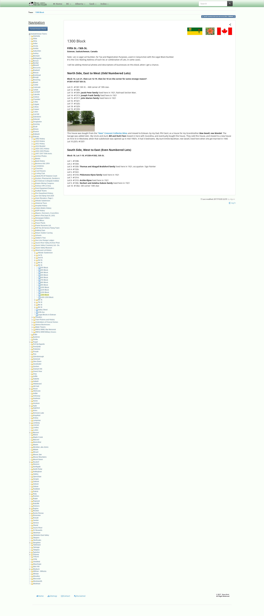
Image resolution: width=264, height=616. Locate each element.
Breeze (35, 73)
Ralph (35, 499)
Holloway (36, 396)
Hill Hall (36, 386)
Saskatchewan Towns (39, 34)
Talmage (36, 547)
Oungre (36, 479)
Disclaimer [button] (81, 596)
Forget (35, 342)
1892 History (40, 139)
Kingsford (36, 415)
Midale (35, 450)
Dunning (36, 124)
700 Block (44, 280)
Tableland (37, 545)
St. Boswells (37, 530)
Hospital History (41, 206)
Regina (35, 508)
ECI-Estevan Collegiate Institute (47, 181)
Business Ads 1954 (42, 163)
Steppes (36, 538)
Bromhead (37, 75)
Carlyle (35, 90)
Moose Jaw (37, 454)
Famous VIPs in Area (43, 186)
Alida (35, 39)
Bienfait (35, 63)
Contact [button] (66, 596)
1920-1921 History (42, 149)
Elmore (35, 129)
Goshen (36, 366)
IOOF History (40, 211)
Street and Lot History (43, 250)
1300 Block (39, 12)
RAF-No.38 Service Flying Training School (51, 228)
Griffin (35, 376)
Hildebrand (37, 384)
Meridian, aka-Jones (40, 447)
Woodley (36, 576)
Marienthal (37, 442)
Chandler (36, 99)
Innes (35, 410)
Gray (35, 374)
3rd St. (40, 260)
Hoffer (35, 393)
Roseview (37, 515)
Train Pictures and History (45, 320)
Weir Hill (36, 567)
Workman (36, 584)
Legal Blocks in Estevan (47, 315)
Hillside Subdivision (42, 201)
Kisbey (35, 418)
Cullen (35, 112)
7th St (40, 302)
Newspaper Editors (42, 218)
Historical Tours (41, 203)
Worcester (37, 579)
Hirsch (35, 389)
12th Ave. (41, 312)
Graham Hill (37, 369)
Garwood (36, 359)
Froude (35, 352)
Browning (36, 80)
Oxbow (35, 486)
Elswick (36, 132)
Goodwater (37, 364)
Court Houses (40, 171)
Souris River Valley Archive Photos (48, 243)
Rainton (36, 496)
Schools (38, 235)
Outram (36, 484)
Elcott (35, 127)
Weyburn (36, 569)
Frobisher (36, 349)
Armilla (35, 48)
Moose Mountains (39, 457)
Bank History (40, 161)
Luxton (35, 430)
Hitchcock (36, 391)
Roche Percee (38, 513)
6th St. (40, 300)
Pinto (35, 494)
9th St (40, 307)
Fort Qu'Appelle (39, 344)
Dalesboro (37, 117)
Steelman (36, 533)
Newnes (36, 464)
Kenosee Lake (38, 413)
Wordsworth (37, 581)
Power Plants (40, 223)
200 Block (44, 268)
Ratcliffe (36, 504)
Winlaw (36, 574)
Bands (37, 159)
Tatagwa (36, 550)
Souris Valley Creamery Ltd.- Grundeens (50, 245)
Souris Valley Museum (43, 248)
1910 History (40, 141)
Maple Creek (38, 437)
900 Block (44, 285)
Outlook (36, 481)
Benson (36, 61)
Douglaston (37, 122)
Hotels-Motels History (43, 208)
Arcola (35, 46)
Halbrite (36, 379)
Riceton (36, 511)
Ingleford (36, 408)
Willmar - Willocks (39, 571)
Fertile (35, 339)
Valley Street (42, 310)
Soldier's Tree (40, 238)
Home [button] (41, 596)
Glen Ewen (37, 361)
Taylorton (36, 552)
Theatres (38, 317)
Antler (35, 43)
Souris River (37, 528)
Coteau (36, 107)
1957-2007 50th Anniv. (43, 154)
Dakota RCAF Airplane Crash (46, 176)
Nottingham (37, 472)
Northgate (37, 467)
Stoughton (37, 543)
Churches (39, 168)
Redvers (36, 506)
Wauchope (37, 564)
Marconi (36, 440)
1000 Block (45, 287)
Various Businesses (42, 325)
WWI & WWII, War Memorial (45, 330)
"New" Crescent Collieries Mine (112, 133)
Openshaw (37, 477)
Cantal (35, 85)
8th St (40, 305)
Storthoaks (37, 540)
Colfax (35, 102)
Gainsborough (38, 356)
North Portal (37, 469)
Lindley (36, 428)
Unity (35, 559)
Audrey (35, 53)
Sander (36, 520)
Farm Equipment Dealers (44, 188)
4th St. (40, 263)
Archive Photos (41, 156)
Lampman (37, 420)
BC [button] (68, 3)
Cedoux (36, 97)
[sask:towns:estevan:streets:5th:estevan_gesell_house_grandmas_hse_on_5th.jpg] (81, 121)
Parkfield (36, 489)
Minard (35, 452)
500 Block (44, 275)
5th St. (40, 265)
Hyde (35, 406)
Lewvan (36, 425)
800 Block (44, 282)
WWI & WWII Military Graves (45, 332)
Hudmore (36, 398)
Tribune (36, 557)
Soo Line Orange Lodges (44, 240)
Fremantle (37, 347)
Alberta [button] (79, 3)
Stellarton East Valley (41, 535)
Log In (233, 203)
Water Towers (40, 327)
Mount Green (38, 459)
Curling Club (40, 173)
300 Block (44, 270)
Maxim (35, 445)
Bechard (36, 56)
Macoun (36, 432)
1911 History (40, 144)
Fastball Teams (41, 191)
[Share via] (230, 24)
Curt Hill (36, 114)
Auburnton (37, 51)
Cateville (36, 94)
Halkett (35, 381)
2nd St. (40, 258)
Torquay (36, 554)
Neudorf (36, 462)
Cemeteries (39, 166)
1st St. (40, 255)
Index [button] (104, 3)
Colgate (36, 104)
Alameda (36, 36)
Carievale (36, 87)
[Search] (230, 3)
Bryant (35, 82)
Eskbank (36, 134)
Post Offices (39, 220)
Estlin (35, 334)
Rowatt (35, 518)
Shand (35, 525)
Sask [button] (92, 3)
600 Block (44, 277)
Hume (35, 401)
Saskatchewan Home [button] (38, 29)
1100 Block (45, 290)
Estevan (36, 137)
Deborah (36, 119)
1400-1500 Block (47, 297)
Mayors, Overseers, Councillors (47, 213)
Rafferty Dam (40, 230)
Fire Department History (44, 193)
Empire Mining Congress (44, 183)
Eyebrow (36, 337)
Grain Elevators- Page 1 (44, 198)
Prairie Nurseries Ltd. (43, 225)
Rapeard (36, 501)
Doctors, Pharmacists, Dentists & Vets (49, 178)
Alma (35, 41)
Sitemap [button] (53, 596)
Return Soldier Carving (44, 233)
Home (58, 3)
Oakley (35, 474)
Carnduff (36, 92)
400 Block (44, 273)
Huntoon (36, 403)
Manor (35, 435)
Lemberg (36, 423)
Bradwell (36, 70)
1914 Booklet (40, 146)
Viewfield (36, 562)
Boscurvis (36, 68)
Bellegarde (37, 58)
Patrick (35, 491)
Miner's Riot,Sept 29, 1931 (45, 216)
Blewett (36, 65)
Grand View (37, 371)
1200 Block (45, 292)
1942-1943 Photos (42, 151)
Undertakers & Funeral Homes (46, 322)
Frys (34, 354)
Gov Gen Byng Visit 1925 (44, 196)
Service (36, 523)
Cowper (36, 109)
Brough (36, 77)
